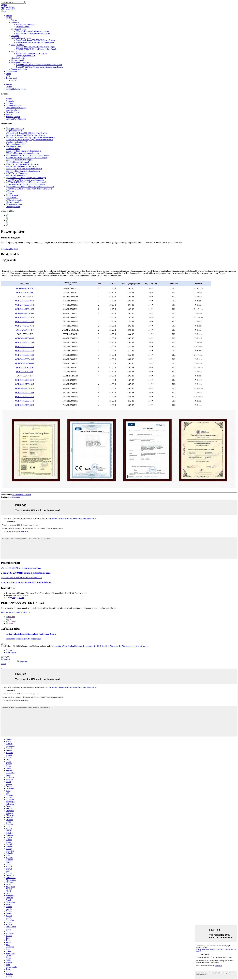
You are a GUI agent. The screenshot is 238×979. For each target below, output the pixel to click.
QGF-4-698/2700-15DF (24, 388)
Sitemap (9, 650)
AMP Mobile (11, 652)
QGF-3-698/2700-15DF (24, 347)
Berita (8, 74)
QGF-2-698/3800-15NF (24, 322)
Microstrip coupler (18, 60)
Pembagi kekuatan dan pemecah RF (82, 646)
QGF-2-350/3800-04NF (24, 301)
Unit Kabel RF (12, 198)
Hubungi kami (11, 71)
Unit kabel (15, 36)
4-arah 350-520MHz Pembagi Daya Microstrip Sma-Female (39, 67)
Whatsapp (23, 661)
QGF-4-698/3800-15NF (24, 401)
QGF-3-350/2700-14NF (24, 342)
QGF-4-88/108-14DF (24, 367)
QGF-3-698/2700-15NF (24, 351)
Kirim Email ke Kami (9, 249)
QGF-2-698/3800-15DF (24, 317)
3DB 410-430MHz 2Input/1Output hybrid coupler (35, 47)
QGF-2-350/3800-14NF (24, 305)
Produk (9, 18)
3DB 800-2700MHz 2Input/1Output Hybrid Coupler (36, 49)
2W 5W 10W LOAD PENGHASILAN (31, 53)
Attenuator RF (115, 646)
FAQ (8, 76)
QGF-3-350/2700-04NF (24, 338)
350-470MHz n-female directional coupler (32, 31)
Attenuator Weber (60, 646)
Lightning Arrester (18, 58)
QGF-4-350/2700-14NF (24, 384)
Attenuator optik (128, 646)
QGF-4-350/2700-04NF (24, 380)
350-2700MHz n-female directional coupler (33, 33)
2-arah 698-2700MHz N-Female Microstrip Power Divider (39, 65)
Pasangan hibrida (17, 45)
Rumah (9, 16)
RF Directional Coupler (21, 495)
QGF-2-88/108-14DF (24, 288)
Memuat (14, 51)
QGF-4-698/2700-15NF (24, 392)
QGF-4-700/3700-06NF (24, 405)
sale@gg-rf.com (18, 598)
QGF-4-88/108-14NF (24, 372)
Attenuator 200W (23, 27)
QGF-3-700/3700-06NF (24, 363)
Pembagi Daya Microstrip (21, 62)
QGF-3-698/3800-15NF (24, 359)
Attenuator (15, 22)
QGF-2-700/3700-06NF (24, 326)
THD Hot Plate (103, 646)
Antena (14, 20)
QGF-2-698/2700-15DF (24, 309)
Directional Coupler (18, 29)
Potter (3, 664)
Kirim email (5, 659)
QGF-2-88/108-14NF (24, 292)
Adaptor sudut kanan (19, 69)
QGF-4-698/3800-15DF (24, 397)
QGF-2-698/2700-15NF (24, 313)
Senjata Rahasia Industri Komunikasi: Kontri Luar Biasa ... (31, 634)
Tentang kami (11, 78)
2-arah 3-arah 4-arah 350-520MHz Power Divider (35, 40)
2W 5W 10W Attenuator (25, 24)
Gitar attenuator (141, 646)
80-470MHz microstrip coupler (18, 162)
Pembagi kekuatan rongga (21, 38)
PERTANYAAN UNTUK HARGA (15, 612)
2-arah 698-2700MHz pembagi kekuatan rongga (35, 42)
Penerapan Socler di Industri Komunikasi (23, 639)
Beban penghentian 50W (25, 56)
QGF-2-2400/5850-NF (25, 330)
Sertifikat (14, 80)
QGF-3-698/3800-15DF (24, 355)
